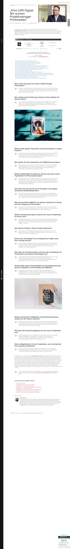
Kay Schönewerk (25, 355)
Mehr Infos (58, 48)
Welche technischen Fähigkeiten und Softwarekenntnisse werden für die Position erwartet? (31, 75)
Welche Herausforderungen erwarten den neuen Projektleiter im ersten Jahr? (28, 69)
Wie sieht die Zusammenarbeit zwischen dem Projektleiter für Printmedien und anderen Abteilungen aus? (33, 73)
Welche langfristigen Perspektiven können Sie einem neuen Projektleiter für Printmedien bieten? (32, 65)
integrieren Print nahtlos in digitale (36, 208)
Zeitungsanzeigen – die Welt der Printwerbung (25, 385)
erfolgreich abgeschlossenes (28, 243)
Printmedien (21, 193)
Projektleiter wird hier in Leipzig (49, 335)
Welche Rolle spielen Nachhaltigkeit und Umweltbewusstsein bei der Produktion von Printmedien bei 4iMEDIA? (34, 74)
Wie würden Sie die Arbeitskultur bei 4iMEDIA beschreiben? (25, 64)
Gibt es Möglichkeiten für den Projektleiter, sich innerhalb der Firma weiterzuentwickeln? (30, 78)
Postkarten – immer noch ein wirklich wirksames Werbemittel (27, 392)
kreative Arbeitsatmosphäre (40, 164)
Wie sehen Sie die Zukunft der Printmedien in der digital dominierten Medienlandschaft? (30, 67)
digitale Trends (21, 105)
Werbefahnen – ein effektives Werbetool (23, 388)
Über (15, 395)
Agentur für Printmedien (20, 383)
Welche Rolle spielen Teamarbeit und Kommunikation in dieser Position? (27, 63)
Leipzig (31, 371)
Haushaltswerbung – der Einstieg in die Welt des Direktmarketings (28, 389)
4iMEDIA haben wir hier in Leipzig (26, 178)
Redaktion (33, 258)
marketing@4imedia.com (23, 405)
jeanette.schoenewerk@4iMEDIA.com (44, 372)
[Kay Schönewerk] (17, 399)
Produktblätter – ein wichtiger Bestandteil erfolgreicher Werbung (28, 387)
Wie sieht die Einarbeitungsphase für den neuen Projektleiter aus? (26, 76)
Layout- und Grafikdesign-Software (36, 321)
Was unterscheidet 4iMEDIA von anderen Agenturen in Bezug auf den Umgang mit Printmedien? (32, 68)
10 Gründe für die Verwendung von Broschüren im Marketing (27, 390)
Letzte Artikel (19, 395)
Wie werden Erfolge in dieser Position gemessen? (23, 70)
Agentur (12, 413)
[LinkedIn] (52, 405)
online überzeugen (44, 260)
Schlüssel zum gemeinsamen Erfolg (45, 351)
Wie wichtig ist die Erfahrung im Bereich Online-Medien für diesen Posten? (28, 62)
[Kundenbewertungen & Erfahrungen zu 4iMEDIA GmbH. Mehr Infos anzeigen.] (64, 541)
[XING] (49, 405)
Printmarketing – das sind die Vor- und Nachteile (25, 384)
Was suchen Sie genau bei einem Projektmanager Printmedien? (26, 60)
